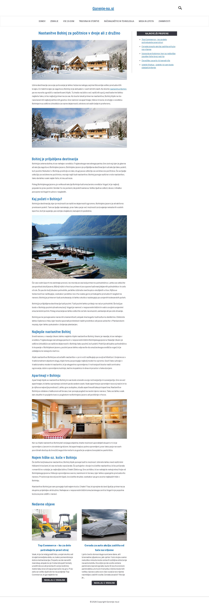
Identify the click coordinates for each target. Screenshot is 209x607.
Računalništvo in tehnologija (119, 21)
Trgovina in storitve (89, 21)
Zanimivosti (164, 21)
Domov (42, 21)
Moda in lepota (146, 21)
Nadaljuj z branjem (54, 580)
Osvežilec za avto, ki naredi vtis (156, 60)
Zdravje (54, 21)
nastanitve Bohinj (118, 89)
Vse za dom (68, 21)
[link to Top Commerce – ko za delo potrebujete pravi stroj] (54, 525)
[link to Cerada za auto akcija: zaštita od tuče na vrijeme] (104, 525)
